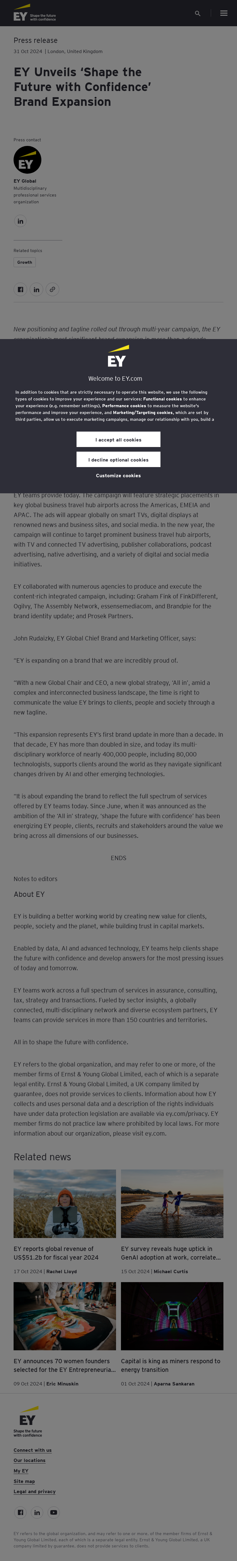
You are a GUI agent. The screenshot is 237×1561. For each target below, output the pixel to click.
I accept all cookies (118, 439)
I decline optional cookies (118, 459)
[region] (118, 416)
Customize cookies (118, 475)
